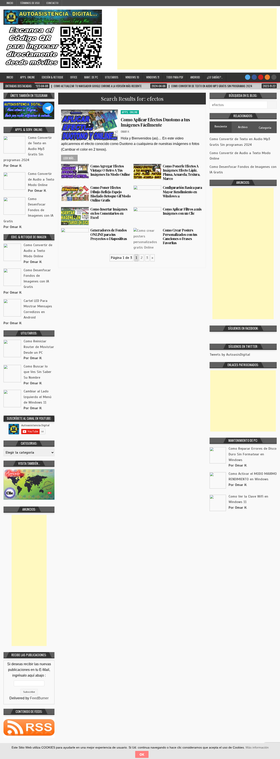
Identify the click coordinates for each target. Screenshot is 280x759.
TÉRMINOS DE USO (30, 3)
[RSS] (267, 77)
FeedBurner (39, 698)
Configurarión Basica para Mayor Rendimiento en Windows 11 (182, 191)
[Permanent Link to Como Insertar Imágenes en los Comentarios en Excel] (75, 216)
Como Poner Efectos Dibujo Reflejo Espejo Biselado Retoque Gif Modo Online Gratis (110, 193)
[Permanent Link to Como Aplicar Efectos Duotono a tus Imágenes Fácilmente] (89, 125)
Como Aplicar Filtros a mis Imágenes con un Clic (182, 211)
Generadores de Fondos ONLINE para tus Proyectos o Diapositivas (108, 234)
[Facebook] (254, 77)
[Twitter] (247, 77)
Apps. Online (27, 77)
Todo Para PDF (174, 77)
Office (73, 77)
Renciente (220, 126)
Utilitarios (111, 77)
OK (142, 754)
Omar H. (125, 131)
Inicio (10, 3)
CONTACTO (52, 3)
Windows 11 (152, 77)
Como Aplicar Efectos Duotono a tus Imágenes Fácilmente (155, 122)
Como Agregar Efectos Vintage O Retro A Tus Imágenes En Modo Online (110, 170)
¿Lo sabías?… (215, 77)
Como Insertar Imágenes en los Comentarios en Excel (108, 213)
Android (195, 77)
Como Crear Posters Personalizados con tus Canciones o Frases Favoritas (180, 236)
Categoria (265, 128)
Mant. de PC (91, 77)
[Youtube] (260, 77)
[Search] (273, 77)
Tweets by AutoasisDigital (230, 354)
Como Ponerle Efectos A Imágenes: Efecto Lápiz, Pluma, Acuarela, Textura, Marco (181, 172)
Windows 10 (132, 77)
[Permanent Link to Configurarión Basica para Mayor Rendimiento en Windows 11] (147, 194)
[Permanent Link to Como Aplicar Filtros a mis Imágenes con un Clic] (147, 216)
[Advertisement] (197, 39)
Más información (257, 747)
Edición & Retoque (52, 77)
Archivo (243, 127)
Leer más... (69, 158)
